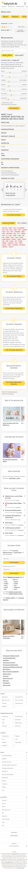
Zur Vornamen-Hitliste (14, 276)
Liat (7, 229)
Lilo (23, 235)
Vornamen (11, 394)
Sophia (16, 581)
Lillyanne (4, 246)
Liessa (11, 241)
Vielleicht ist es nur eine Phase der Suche (13, 497)
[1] (2, 27)
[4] (9, 27)
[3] (6, 27)
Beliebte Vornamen (14, 577)
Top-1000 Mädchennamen (20, 31)
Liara (16, 237)
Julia (2, 153)
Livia (14, 228)
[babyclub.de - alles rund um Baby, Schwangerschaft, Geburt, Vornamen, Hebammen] (9, 4)
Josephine (17, 587)
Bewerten (15, 16)
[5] (11, 27)
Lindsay (13, 239)
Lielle (10, 228)
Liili (3, 237)
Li (6, 235)
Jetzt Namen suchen (14, 478)
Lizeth (14, 235)
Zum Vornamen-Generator (14, 350)
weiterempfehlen (14, 835)
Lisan (12, 237)
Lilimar (21, 237)
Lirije (10, 229)
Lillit (7, 241)
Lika (14, 233)
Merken (5, 16)
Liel (8, 231)
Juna (15, 589)
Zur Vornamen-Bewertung (14, 308)
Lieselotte (15, 245)
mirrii (19, 519)
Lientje (4, 245)
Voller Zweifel (9, 533)
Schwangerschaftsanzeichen (13, 510)
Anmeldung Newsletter (14, 846)
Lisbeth (20, 241)
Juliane (3, 155)
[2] (4, 27)
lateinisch (3, 132)
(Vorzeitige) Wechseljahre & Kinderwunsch (13, 516)
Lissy (16, 243)
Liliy (3, 241)
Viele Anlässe (9, 522)
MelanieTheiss (20, 530)
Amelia (16, 583)
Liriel (10, 235)
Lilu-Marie (22, 245)
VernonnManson (19, 512)
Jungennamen (18, 552)
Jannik (6, 587)
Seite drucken (14, 832)
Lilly (2, 164)
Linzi (3, 235)
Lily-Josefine (20, 228)
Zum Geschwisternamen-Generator (14, 383)
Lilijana (23, 233)
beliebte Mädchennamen (16, 594)
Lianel (19, 239)
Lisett (22, 231)
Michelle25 (18, 507)
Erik (5, 589)
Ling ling (4, 228)
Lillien (20, 243)
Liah (19, 229)
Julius (5, 581)
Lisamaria (10, 243)
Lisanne (11, 246)
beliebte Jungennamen (15, 592)
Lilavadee (17, 231)
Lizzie (15, 229)
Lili (2, 162)
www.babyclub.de (15, 853)
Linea (3, 231)
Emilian (6, 583)
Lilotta (7, 237)
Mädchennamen (12, 392)
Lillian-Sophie (6, 239)
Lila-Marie (9, 233)
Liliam (9, 245)
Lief (3, 229)
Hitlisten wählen (10, 598)
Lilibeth (4, 243)
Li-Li (18, 233)
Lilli (16, 241)
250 (9, 30)
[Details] (26, 27)
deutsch (3, 139)
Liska (19, 235)
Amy (15, 585)
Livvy (11, 231)
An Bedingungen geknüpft (12, 528)
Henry (6, 585)
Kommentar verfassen (14, 215)
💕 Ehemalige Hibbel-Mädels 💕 (13, 504)
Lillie (3, 233)
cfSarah (17, 500)
